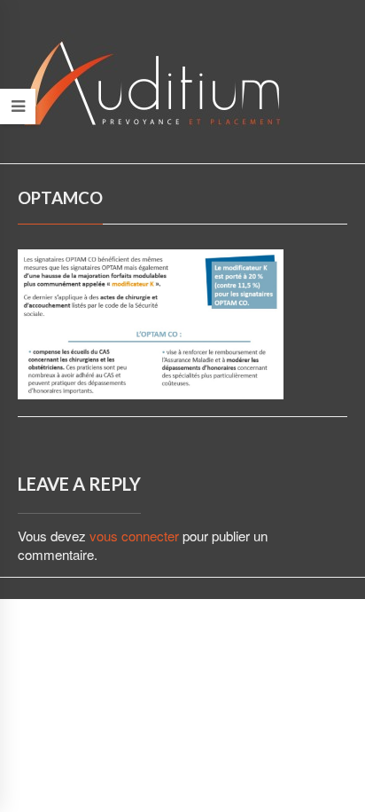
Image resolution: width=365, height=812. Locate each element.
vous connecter (134, 535)
